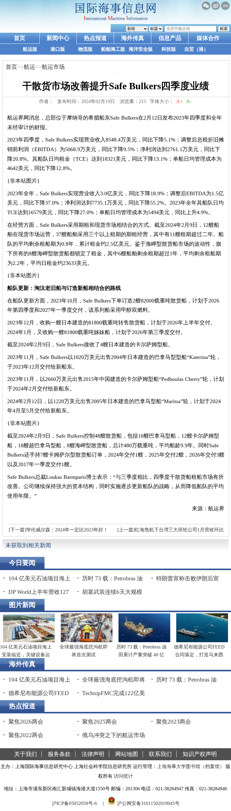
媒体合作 (208, 38)
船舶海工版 (113, 49)
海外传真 (132, 38)
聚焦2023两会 (173, 721)
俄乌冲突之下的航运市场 (113, 735)
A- (188, 101)
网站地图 (126, 754)
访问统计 (123, 776)
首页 (19, 38)
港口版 (58, 49)
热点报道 (95, 38)
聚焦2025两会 (99, 721)
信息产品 (170, 38)
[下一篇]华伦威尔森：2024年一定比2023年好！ (58, 529)
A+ (179, 101)
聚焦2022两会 (25, 735)
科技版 (169, 49)
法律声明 (93, 754)
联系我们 (160, 754)
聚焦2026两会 (25, 721)
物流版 (85, 49)
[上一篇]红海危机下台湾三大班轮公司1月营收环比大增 (170, 531)
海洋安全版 (141, 49)
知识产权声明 (200, 754)
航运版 (30, 49)
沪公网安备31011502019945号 (148, 803)
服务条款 (59, 754)
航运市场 (53, 67)
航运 (29, 67)
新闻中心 (58, 38)
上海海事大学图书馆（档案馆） (190, 766)
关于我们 (25, 754)
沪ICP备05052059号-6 (74, 803)
